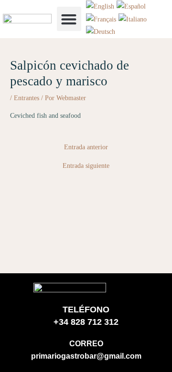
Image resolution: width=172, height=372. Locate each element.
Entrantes (26, 98)
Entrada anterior (86, 147)
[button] (69, 19)
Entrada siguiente (86, 166)
